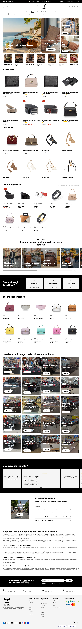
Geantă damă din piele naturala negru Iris (70, 120)
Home (28, 11)
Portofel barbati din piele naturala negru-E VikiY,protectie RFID (11, 93)
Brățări (51, 203)
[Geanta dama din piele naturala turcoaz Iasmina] (41, 330)
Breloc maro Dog (6, 177)
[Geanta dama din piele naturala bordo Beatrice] (10, 307)
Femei (32, 11)
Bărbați (37, 11)
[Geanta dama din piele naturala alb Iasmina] (57, 307)
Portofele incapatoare (38, 203)
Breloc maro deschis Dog (67, 150)
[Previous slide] (74, 270)
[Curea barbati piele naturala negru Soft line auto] (10, 195)
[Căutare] (36, 6)
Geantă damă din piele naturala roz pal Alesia (30, 93)
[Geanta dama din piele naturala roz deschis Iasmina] (57, 330)
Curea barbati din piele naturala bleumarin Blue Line (31, 121)
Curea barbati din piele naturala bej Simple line (10, 121)
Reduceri (53, 11)
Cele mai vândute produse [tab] (74, 185)
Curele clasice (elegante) (8, 203)
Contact (9, 1)
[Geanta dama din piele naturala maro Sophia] (25, 218)
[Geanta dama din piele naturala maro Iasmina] (72, 307)
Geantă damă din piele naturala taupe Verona (30, 151)
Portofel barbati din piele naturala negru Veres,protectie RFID (70, 93)
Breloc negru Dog (45, 150)
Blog (13, 1)
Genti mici (67, 203)
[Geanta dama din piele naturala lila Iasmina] (25, 330)
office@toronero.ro (48, 591)
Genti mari (20, 226)
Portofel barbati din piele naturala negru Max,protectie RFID (50, 93)
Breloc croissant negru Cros (67, 177)
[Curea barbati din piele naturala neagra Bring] (25, 195)
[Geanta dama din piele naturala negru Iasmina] (72, 330)
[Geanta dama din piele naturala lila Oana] (10, 218)
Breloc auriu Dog (45, 177)
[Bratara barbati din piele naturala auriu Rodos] (41, 218)
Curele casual (21, 203)
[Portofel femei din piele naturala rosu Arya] (41, 195)
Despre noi (5, 1)
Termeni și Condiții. (56, 583)
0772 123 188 (70, 1)
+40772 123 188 (28, 591)
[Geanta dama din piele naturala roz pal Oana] (72, 195)
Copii (42, 11)
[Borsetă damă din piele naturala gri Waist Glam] (25, 307)
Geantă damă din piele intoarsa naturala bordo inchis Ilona (11, 151)
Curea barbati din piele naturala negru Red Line (50, 121)
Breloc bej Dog (26, 177)
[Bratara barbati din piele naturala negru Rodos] (57, 195)
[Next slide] (78, 270)
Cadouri (47, 11)
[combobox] (20, 6)
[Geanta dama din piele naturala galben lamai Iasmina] (10, 330)
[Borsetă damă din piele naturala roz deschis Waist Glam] (41, 307)
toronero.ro (8, 626)
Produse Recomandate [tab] (62, 185)
